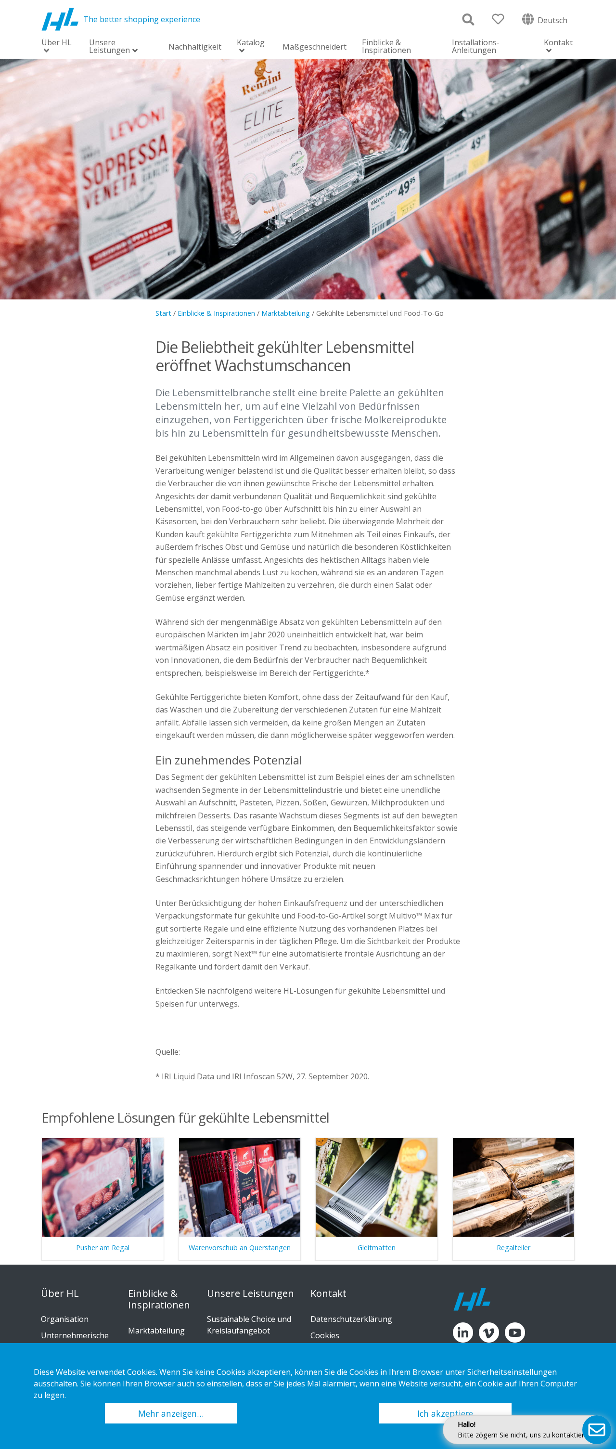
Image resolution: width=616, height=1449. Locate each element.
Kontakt (558, 43)
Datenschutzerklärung (351, 1319)
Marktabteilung (285, 313)
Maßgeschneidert (314, 47)
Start (163, 313)
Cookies (324, 1335)
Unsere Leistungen (109, 47)
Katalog (251, 43)
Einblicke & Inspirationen (386, 46)
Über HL (56, 43)
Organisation (65, 1319)
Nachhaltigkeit (194, 47)
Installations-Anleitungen (476, 46)
